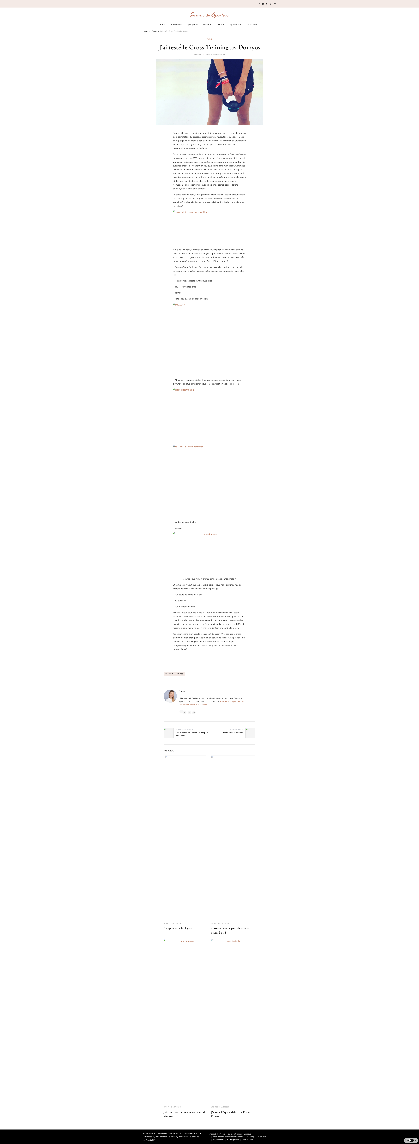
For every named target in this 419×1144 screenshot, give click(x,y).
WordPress (183, 1136)
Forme (221, 25)
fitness (180, 674)
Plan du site (248, 1139)
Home (163, 25)
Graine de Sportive (209, 14)
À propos (175, 25)
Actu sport (192, 25)
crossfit (169, 674)
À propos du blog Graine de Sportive (235, 1134)
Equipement (235, 25)
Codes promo (233, 1139)
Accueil (213, 1134)
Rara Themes (161, 1136)
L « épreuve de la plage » (178, 928)
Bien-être (252, 25)
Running (207, 25)
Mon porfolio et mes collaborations (228, 1136)
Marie (198, 55)
